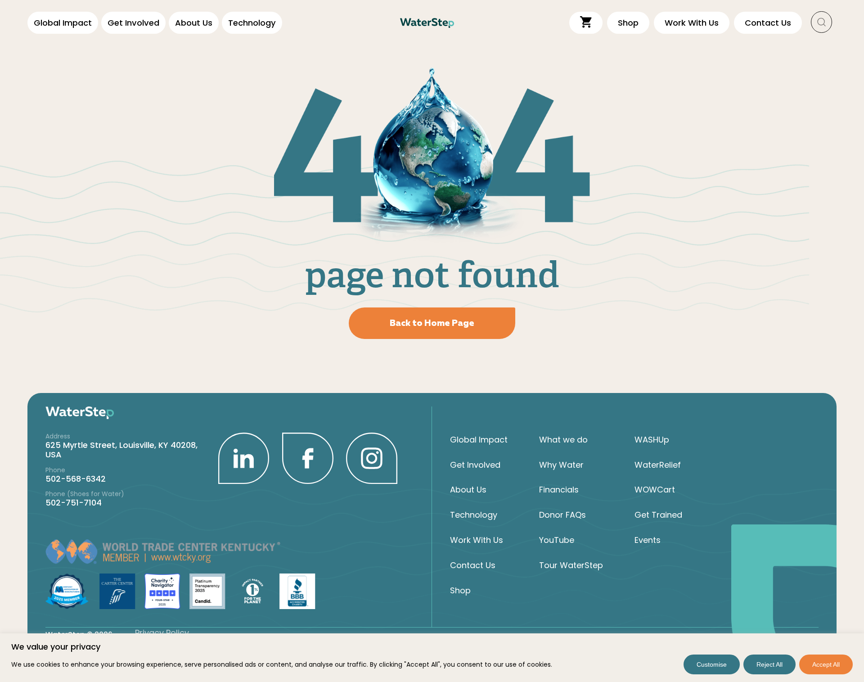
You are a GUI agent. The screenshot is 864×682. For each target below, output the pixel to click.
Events (647, 540)
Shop (460, 590)
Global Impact (63, 22)
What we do (563, 439)
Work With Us (476, 540)
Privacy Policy (162, 632)
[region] (432, 657)
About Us (193, 22)
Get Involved (133, 22)
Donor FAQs (562, 514)
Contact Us (472, 565)
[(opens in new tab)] (244, 457)
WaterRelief (657, 464)
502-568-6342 (75, 478)
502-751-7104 (73, 502)
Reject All (769, 664)
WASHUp (651, 439)
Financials (559, 489)
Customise (712, 664)
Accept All (826, 664)
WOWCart (654, 489)
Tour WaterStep (571, 565)
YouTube (556, 540)
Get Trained (658, 514)
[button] (821, 22)
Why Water (561, 464)
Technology (252, 22)
